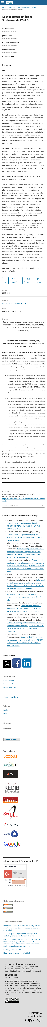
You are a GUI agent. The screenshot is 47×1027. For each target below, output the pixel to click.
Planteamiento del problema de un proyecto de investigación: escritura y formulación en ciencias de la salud (22, 927)
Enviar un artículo (11, 740)
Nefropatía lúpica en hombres (18, 594)
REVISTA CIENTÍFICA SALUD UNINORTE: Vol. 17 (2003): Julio (24, 597)
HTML (39, 282)
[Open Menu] (2, 2)
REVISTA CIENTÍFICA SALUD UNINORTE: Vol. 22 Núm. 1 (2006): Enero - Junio (25, 569)
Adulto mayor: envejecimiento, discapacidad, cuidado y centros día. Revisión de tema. (20, 934)
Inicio (4, 7)
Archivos (12, 7)
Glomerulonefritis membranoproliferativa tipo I (25, 523)
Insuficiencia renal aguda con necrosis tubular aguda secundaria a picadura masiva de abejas (25, 563)
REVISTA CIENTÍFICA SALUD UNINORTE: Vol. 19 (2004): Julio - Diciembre (25, 643)
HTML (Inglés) (27, 280)
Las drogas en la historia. (13, 949)
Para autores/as (8, 684)
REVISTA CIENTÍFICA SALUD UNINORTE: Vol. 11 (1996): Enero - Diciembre (25, 628)
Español (6, 713)
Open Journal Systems (11, 697)
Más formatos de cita (11, 505)
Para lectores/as (8, 680)
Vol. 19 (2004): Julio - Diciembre (27, 7)
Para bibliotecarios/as (10, 687)
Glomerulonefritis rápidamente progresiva (23, 534)
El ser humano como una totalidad (16, 953)
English (6, 710)
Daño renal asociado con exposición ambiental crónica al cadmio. (26, 583)
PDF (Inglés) (14, 280)
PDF (5, 282)
